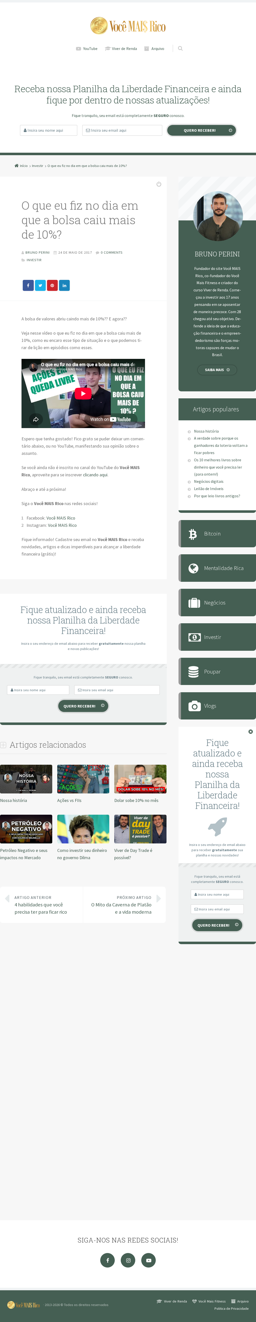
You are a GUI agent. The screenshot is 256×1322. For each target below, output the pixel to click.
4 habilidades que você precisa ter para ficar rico (40, 905)
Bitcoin (212, 533)
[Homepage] (128, 25)
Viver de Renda (124, 48)
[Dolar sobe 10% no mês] (140, 792)
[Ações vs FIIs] (83, 792)
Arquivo (158, 48)
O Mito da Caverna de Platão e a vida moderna (121, 905)
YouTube (90, 48)
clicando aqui (95, 475)
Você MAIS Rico (60, 518)
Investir (34, 260)
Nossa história (13, 800)
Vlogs (210, 705)
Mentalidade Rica (224, 568)
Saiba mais (214, 369)
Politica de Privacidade (231, 1308)
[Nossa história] (26, 792)
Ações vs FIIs (69, 800)
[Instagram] (128, 1260)
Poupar (212, 671)
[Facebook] (107, 1260)
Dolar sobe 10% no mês (136, 800)
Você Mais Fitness (212, 1301)
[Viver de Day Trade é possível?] (140, 842)
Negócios (215, 602)
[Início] (25, 1305)
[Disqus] (83, 999)
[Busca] (175, 43)
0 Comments (112, 252)
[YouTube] (148, 1260)
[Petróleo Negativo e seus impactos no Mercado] (26, 842)
